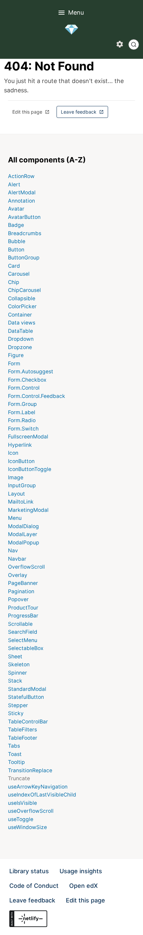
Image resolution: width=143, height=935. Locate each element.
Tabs (14, 746)
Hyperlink (20, 445)
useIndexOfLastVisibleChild (42, 795)
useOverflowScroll (31, 811)
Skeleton (19, 664)
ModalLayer (22, 534)
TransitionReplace (30, 770)
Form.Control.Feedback (36, 396)
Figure (16, 355)
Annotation (21, 201)
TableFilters (22, 729)
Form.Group (22, 404)
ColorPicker (22, 306)
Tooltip (16, 762)
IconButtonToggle (29, 469)
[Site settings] (120, 44)
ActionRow (21, 176)
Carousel (19, 274)
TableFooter (22, 738)
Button (16, 249)
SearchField (22, 632)
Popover (18, 599)
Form (14, 363)
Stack (15, 681)
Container (20, 315)
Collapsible (21, 298)
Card (14, 266)
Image (15, 477)
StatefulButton (26, 697)
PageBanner (23, 583)
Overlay (17, 575)
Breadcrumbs (24, 233)
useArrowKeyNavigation (38, 787)
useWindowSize (27, 827)
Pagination (21, 591)
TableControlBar (28, 721)
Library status (29, 871)
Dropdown (21, 339)
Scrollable (20, 624)
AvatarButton (24, 217)
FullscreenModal (28, 436)
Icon (13, 453)
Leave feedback (84, 113)
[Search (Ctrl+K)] (133, 44)
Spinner (17, 673)
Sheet (15, 656)
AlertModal (22, 192)
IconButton (21, 461)
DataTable (20, 331)
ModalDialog (23, 526)
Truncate (19, 778)
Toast (15, 754)
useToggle (20, 819)
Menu (76, 12)
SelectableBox (26, 648)
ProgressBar (23, 615)
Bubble (16, 241)
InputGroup (22, 485)
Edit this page (33, 113)
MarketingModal (28, 510)
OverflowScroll (26, 567)
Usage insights (81, 871)
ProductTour (23, 608)
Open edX (83, 885)
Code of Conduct (34, 885)
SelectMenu (22, 640)
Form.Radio (22, 420)
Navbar (17, 559)
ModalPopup (23, 542)
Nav (13, 550)
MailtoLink (21, 502)
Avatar (16, 209)
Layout (16, 494)
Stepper (18, 705)
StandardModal (27, 689)
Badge (16, 225)
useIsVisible (22, 803)
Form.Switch (23, 428)
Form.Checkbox (27, 380)
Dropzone (20, 347)
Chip (13, 282)
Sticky (16, 713)
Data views (21, 323)
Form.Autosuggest (30, 371)
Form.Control (24, 388)
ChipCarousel (24, 290)
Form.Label (21, 412)
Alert (14, 184)
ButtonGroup (24, 257)
